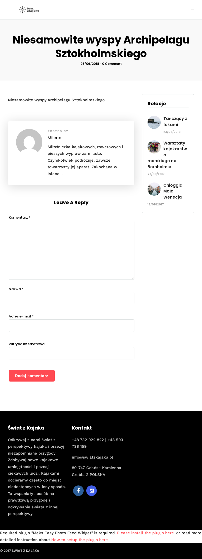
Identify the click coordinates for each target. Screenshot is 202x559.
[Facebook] (78, 490)
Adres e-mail (21, 316)
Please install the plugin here (145, 533)
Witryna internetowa (26, 343)
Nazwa (16, 288)
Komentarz (20, 217)
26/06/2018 (89, 63)
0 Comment (112, 63)
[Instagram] (91, 490)
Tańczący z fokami (175, 121)
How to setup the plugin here (79, 539)
